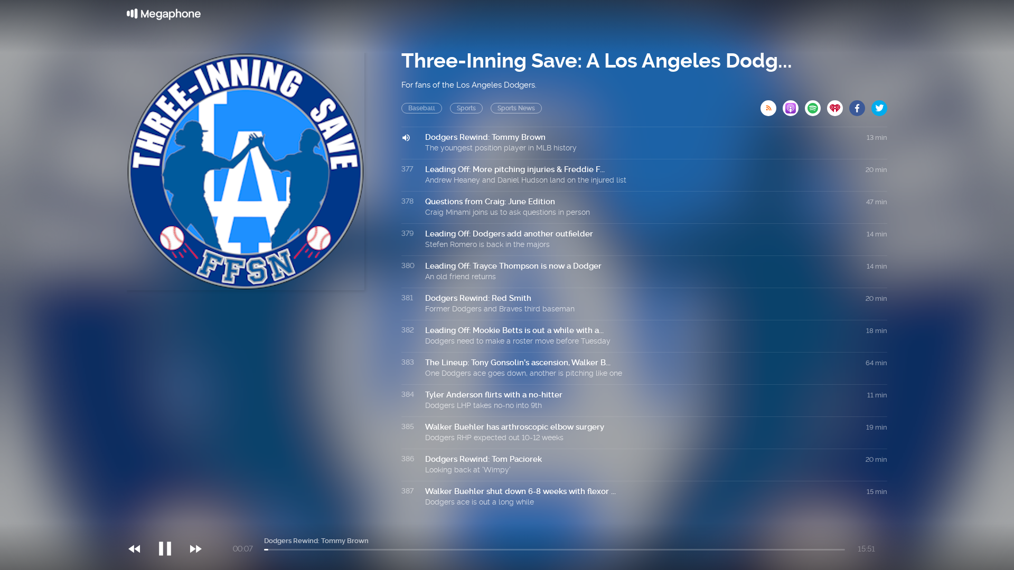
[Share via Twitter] (879, 105)
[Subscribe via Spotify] (816, 105)
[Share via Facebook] (860, 105)
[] (170, 527)
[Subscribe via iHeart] (838, 105)
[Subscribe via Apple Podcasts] (794, 105)
